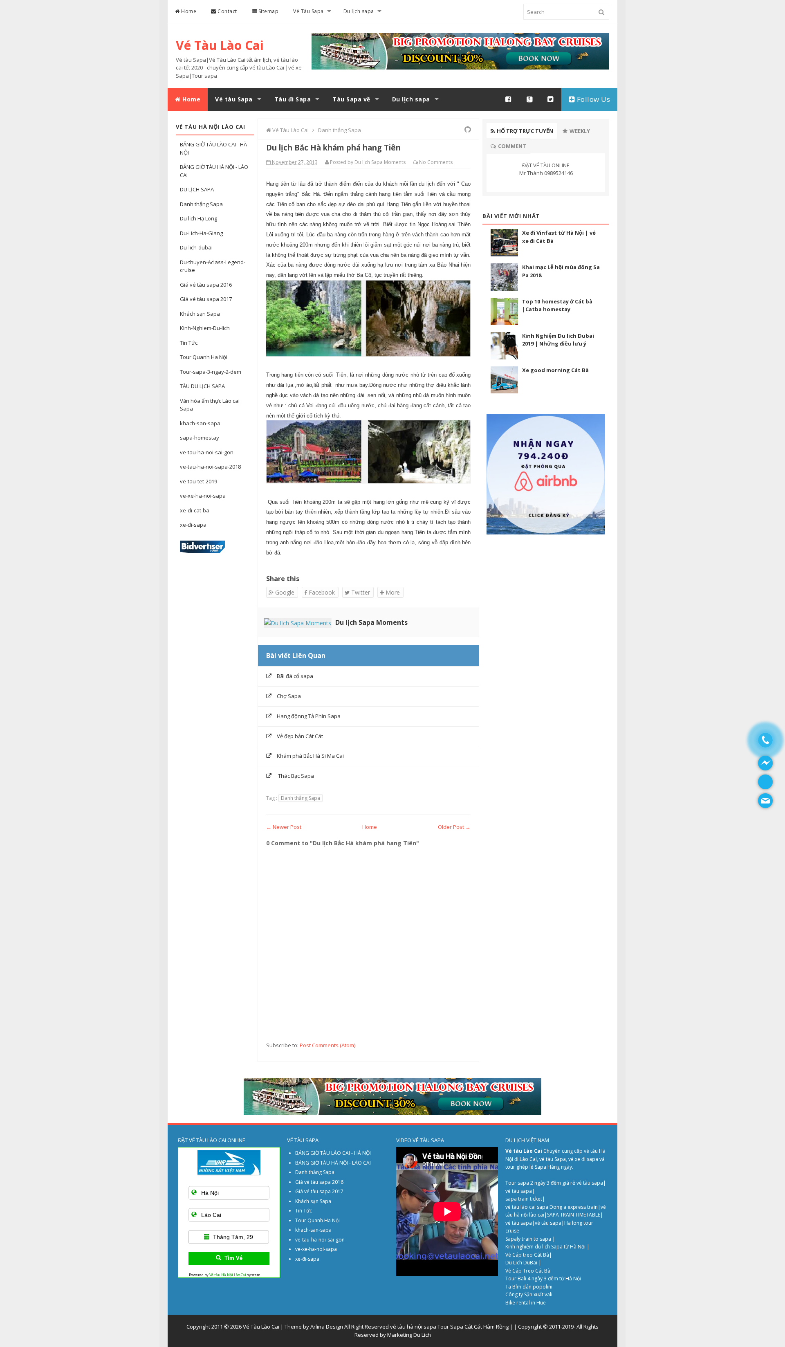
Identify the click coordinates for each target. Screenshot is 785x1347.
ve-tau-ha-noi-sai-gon (206, 452)
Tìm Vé (233, 1258)
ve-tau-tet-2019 (198, 481)
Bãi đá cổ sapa (295, 676)
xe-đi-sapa (193, 524)
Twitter (360, 592)
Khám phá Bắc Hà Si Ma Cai (310, 755)
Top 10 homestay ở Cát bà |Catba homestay (557, 305)
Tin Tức (188, 342)
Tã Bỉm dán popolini (528, 1286)
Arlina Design (326, 1326)
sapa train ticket (523, 1198)
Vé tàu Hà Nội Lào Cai (227, 1274)
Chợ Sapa (289, 696)
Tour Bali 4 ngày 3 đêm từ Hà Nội (543, 1278)
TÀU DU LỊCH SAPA (202, 386)
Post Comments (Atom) (327, 1045)
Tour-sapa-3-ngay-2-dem (210, 371)
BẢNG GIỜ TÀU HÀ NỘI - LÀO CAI (333, 1162)
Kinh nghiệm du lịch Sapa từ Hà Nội (546, 1246)
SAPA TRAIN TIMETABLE (573, 1214)
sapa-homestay (199, 437)
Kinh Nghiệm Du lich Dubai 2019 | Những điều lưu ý (558, 340)
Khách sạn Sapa (200, 313)
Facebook (321, 592)
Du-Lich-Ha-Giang (201, 233)
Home (188, 11)
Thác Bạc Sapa (295, 775)
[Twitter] (550, 99)
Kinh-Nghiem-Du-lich (205, 328)
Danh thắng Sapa (201, 204)
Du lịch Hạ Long (198, 218)
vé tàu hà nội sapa (413, 1326)
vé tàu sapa (589, 1182)
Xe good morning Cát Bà (555, 370)
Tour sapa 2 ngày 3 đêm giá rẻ (540, 1182)
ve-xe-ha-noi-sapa (203, 495)
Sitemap (267, 11)
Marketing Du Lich (409, 1334)
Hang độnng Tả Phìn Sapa (309, 716)
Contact (226, 11)
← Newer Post (283, 827)
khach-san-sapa (200, 423)
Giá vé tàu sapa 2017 (206, 299)
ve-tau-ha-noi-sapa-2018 (210, 466)
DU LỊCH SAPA (197, 189)
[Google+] (530, 99)
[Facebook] (508, 99)
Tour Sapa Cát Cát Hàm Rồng (473, 1326)
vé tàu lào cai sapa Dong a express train (551, 1206)
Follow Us (592, 99)
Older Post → (454, 827)
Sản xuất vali (538, 1294)
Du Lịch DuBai (521, 1262)
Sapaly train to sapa (528, 1238)
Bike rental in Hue (525, 1302)
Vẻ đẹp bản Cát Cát (300, 736)
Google (284, 592)
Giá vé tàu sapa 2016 (206, 284)
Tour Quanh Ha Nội (203, 357)
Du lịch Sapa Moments (371, 622)
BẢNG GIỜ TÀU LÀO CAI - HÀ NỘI (333, 1152)
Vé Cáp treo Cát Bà (527, 1254)
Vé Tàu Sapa (308, 11)
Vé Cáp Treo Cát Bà (527, 1270)
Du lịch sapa (358, 11)
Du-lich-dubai (196, 247)
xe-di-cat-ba (194, 510)
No (422, 162)
